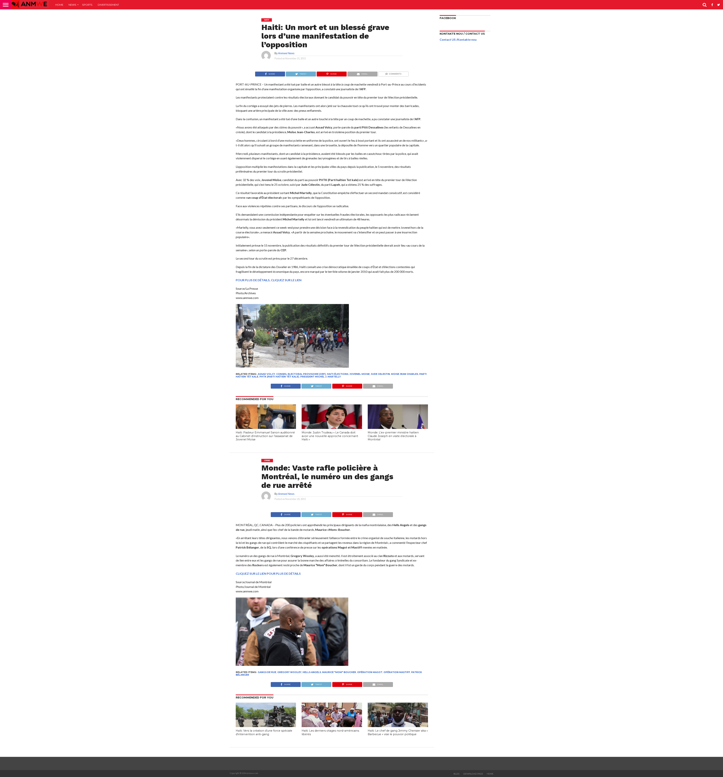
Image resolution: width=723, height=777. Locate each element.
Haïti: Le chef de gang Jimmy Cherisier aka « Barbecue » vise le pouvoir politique (398, 732)
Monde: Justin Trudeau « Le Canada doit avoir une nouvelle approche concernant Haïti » (330, 436)
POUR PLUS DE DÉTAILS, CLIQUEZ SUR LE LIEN (268, 280)
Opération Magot (369, 672)
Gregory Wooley (289, 672)
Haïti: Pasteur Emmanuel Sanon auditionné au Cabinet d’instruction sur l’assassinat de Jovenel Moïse (265, 436)
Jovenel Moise (359, 374)
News (72, 4)
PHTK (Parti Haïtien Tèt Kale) (279, 376)
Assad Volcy (266, 374)
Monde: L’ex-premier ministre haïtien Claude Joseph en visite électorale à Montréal (393, 436)
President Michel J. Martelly (320, 376)
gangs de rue (267, 672)
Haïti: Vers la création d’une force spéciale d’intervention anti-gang (264, 732)
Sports (87, 4)
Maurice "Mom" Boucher (339, 672)
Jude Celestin (380, 374)
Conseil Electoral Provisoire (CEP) (301, 374)
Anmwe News (286, 53)
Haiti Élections (337, 374)
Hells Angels (312, 672)
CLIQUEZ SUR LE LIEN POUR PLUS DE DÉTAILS (268, 573)
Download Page (473, 773)
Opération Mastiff (397, 672)
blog (457, 773)
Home (59, 4)
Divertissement (108, 4)
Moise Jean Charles (404, 374)
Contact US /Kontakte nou (458, 39)
